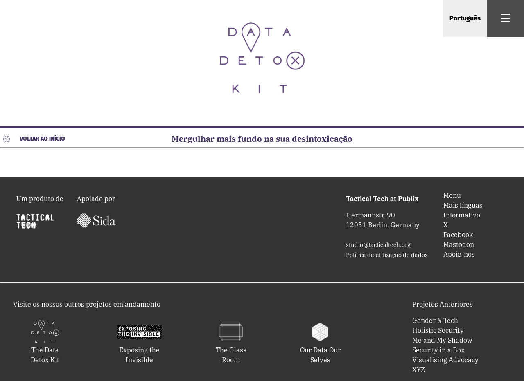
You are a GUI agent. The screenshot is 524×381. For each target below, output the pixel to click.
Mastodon (458, 244)
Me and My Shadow (442, 340)
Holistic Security (438, 330)
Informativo (461, 215)
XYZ (418, 369)
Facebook (458, 235)
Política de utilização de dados (387, 255)
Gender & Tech (435, 320)
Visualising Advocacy (445, 360)
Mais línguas (463, 205)
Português (465, 18)
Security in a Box (438, 350)
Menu (452, 195)
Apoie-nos (459, 254)
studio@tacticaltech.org (378, 245)
